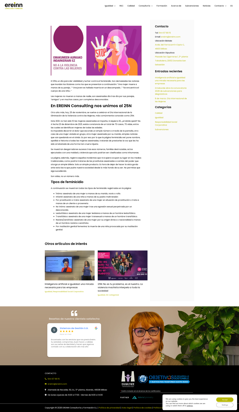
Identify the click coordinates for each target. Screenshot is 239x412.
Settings (225, 405)
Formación (161, 5)
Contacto (219, 5)
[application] (114, 6)
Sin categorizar (112, 295)
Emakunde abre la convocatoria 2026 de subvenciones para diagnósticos (170, 91)
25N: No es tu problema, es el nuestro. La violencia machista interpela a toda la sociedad (120, 287)
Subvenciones (192, 5)
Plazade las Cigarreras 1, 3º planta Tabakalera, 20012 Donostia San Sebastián (171, 60)
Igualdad (109, 5)
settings (190, 406)
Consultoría (144, 5)
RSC (121, 5)
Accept (225, 400)
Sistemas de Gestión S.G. (74, 328)
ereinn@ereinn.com (170, 36)
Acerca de (176, 5)
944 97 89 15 (165, 32)
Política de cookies (142, 407)
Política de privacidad (109, 407)
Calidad (131, 5)
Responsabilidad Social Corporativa (68, 291)
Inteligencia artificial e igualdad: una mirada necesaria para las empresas (170, 80)
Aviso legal (126, 407)
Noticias (206, 5)
